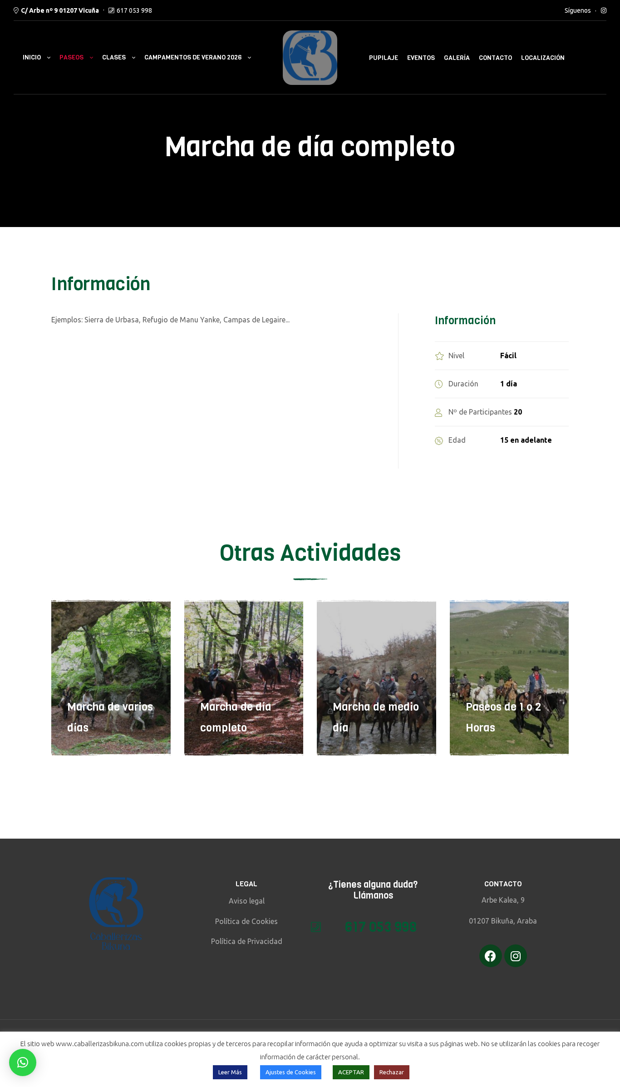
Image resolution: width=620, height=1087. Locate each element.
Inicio (32, 57)
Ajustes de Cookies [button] (291, 1072)
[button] (22, 1062)
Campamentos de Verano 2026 (192, 57)
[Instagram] (515, 955)
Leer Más (230, 1072)
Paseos (71, 57)
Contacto (495, 58)
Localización (543, 58)
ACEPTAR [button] (351, 1072)
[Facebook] (490, 955)
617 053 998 (134, 10)
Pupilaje (383, 58)
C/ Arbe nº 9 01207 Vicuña (60, 10)
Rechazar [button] (391, 1072)
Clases (114, 57)
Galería (457, 58)
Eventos (421, 58)
